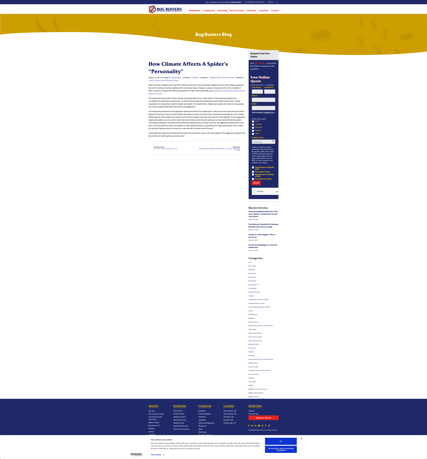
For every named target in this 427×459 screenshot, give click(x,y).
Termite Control (253, 374)
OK (281, 441)
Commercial (209, 10)
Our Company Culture (156, 414)
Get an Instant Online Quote (255, 2)
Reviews (151, 428)
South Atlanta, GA (230, 414)
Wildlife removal (254, 397)
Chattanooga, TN (230, 423)
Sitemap (251, 411)
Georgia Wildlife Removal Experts (259, 307)
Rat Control (252, 348)
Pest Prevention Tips (255, 341)
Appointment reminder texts (264, 168)
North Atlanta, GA (230, 411)
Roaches (258, 127)
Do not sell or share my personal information (281, 449)
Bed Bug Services (179, 420)
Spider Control (253, 363)
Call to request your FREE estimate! (223, 2)
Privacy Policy (253, 414)
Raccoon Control (254, 344)
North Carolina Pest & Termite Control (164, 80)
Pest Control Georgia (255, 337)
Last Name (269, 87)
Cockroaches (253, 288)
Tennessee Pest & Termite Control (259, 370)
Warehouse (202, 432)
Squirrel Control (253, 367)
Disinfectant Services (180, 426)
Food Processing (204, 414)
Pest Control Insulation (181, 429)
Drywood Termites (254, 292)
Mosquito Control (179, 417)
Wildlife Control (178, 423)
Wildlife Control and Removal (258, 389)
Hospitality (202, 420)
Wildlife (258, 130)
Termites (258, 124)
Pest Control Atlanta (255, 333)
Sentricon (252, 355)
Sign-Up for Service (263, 418)
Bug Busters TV (254, 285)
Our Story (151, 411)
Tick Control (252, 382)
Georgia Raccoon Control (256, 303)
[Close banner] (301, 438)
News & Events (237, 10)
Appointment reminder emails (264, 175)
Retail (200, 429)
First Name (257, 87)
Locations (263, 10)
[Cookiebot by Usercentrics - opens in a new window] (136, 454)
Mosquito (251, 318)
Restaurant (202, 426)
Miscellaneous (253, 314)
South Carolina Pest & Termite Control (261, 359)
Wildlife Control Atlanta (256, 393)
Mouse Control (253, 322)
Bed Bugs (252, 270)
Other (257, 133)
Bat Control (252, 266)
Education (202, 411)
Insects (251, 311)
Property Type (258, 137)
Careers (275, 10)
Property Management (206, 423)
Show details (156, 455)
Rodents (251, 352)
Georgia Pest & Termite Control (221, 77)
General (195, 77)
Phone (255, 95)
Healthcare (202, 417)
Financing (222, 10)
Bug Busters (176, 77)
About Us (251, 10)
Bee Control (252, 273)
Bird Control (252, 277)
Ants (257, 121)
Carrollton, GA (229, 417)
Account (270, 2)
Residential (194, 10)
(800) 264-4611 (260, 63)
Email (255, 104)
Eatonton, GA (228, 420)
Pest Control (252, 329)
